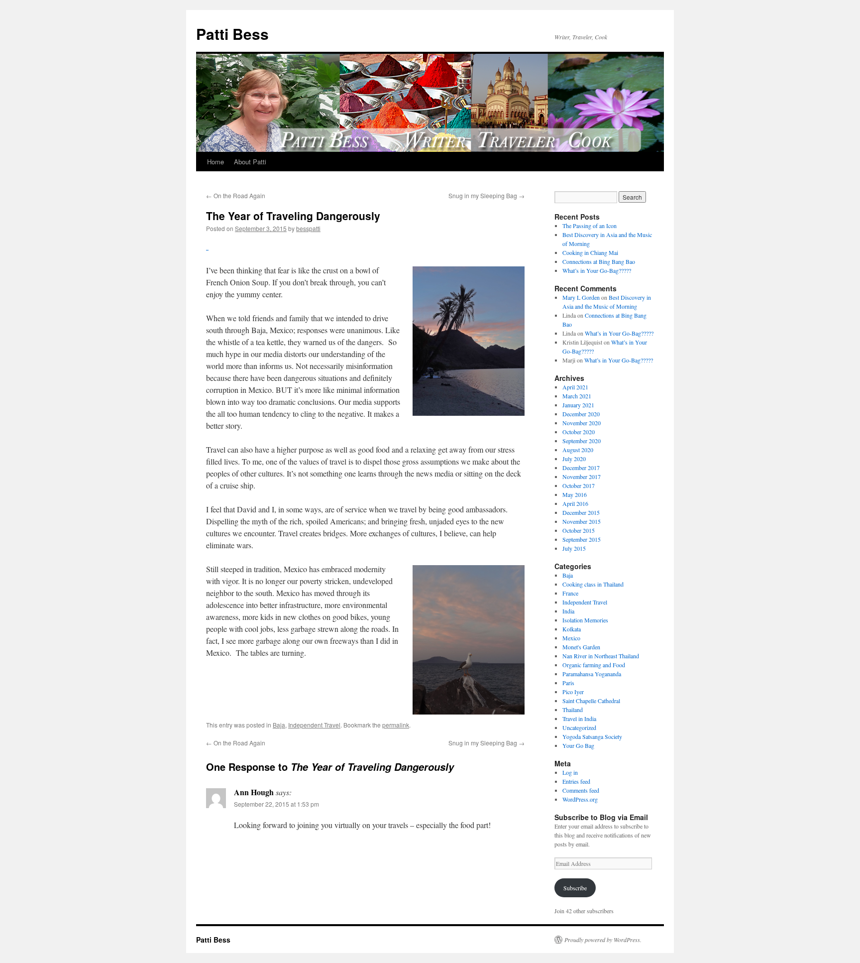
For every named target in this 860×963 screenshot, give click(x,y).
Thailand (572, 710)
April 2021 (575, 387)
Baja (279, 725)
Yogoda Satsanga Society (592, 736)
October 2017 (578, 485)
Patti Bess (232, 33)
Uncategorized (579, 727)
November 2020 (581, 423)
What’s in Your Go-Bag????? (596, 270)
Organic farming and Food (593, 665)
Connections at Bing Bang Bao (598, 261)
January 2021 (578, 405)
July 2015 (574, 548)
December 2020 (581, 414)
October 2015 (578, 530)
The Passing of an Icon (589, 226)
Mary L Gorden (581, 297)
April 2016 (575, 503)
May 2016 (574, 494)
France (570, 593)
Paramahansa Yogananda (591, 674)
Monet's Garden (581, 647)
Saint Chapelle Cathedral (591, 701)
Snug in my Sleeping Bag (486, 195)
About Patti (250, 161)
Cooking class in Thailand (593, 584)
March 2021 (576, 396)
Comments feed (580, 790)
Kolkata (571, 629)
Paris (568, 683)
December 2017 (581, 468)
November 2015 (581, 521)
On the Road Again (235, 195)
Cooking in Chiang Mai (590, 252)
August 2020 (577, 450)
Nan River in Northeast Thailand (600, 656)
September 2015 (581, 539)
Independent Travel (314, 725)
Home (215, 161)
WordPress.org (580, 799)
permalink (395, 725)
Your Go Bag (578, 745)
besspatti (308, 228)
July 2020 (574, 459)
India (568, 611)
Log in (570, 772)
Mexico (571, 638)
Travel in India (579, 718)
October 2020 (578, 432)
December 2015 (581, 512)
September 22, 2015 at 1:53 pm (276, 804)
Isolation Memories (585, 620)
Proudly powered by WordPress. (603, 940)
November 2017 (581, 477)
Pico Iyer (573, 692)
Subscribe (575, 888)
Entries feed (576, 781)
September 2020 (581, 441)
